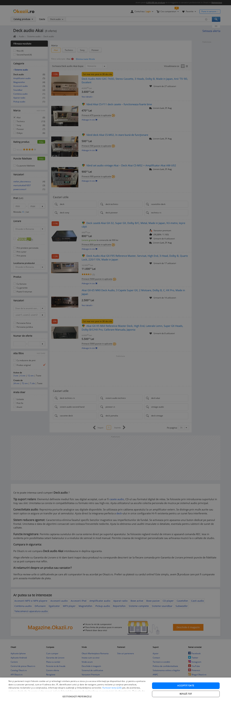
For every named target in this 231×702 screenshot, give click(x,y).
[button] (77, 694)
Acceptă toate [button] (185, 685)
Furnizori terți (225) (112, 687)
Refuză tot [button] (186, 693)
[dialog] (115, 690)
